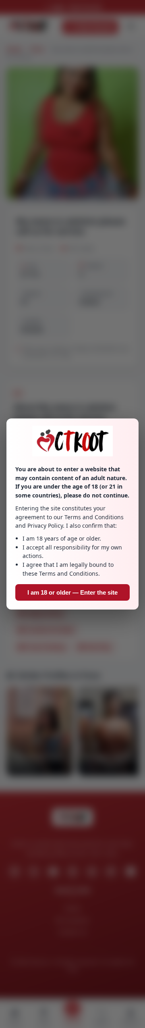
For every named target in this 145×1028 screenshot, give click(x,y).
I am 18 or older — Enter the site (72, 592)
